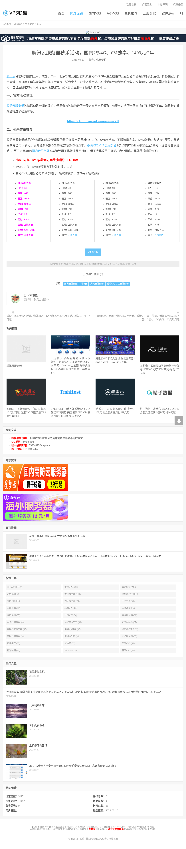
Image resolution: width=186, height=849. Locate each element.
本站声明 (162, 4)
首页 (61, 13)
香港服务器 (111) (72, 594)
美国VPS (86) (13, 601)
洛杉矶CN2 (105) (130, 594)
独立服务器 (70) (72, 601)
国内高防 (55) (13, 615)
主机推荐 (131, 13)
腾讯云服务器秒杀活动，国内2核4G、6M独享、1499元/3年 (93, 52)
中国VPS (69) (128, 601)
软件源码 (168, 13)
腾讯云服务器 (15, 105)
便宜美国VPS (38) (73, 622)
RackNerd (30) (70, 650)
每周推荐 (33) (13, 643)
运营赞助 (147, 4)
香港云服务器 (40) (15, 622)
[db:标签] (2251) (14, 587)
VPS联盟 (16, 13)
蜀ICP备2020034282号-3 (97, 839)
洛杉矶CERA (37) (130, 629)
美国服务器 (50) (129, 615)
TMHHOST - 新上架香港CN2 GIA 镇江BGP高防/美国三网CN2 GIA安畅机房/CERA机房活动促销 (70, 412)
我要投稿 (131, 4)
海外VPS (112, 13)
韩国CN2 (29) (128, 650)
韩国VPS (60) (70, 608)
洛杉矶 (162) (13, 594)
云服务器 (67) (13, 608)
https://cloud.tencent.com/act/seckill (93, 121)
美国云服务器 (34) (15, 636)
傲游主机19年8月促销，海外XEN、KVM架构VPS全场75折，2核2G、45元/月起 (48, 318)
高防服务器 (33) (129, 636)
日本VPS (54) (70, 615)
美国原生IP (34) (71, 636)
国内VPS (94, 13)
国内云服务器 (40, 150)
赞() (95, 252)
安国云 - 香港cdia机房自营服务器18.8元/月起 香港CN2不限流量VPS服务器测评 (26, 412)
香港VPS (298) (71, 587)
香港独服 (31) (13, 650)
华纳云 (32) (69, 643)
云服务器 (149, 13)
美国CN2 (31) (128, 643)
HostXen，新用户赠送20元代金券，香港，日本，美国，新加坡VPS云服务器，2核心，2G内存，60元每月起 (138, 318)
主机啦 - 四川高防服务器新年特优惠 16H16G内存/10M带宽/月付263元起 (159, 369)
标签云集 (178, 4)
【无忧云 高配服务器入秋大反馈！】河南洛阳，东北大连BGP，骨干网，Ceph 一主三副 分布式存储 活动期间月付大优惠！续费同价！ (70, 365)
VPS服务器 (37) (129, 622)
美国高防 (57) (128, 608)
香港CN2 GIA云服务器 (102, 145)
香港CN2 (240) (129, 587)
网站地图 (113, 839)
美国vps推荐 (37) (72, 629)
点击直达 (28, 235)
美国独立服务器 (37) (17, 629)
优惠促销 (76, 13)
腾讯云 (11, 76)
